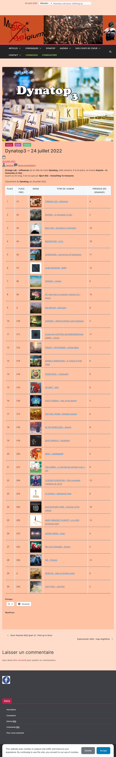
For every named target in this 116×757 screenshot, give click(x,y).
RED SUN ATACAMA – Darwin (57, 546)
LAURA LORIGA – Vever (55, 533)
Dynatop (50, 48)
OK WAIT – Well (52, 387)
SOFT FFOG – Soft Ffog (55, 586)
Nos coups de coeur (86, 48)
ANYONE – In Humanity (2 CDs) (58, 214)
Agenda (64, 48)
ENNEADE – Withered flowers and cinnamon (64, 321)
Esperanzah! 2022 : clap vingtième (93, 639)
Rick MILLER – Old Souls (55, 307)
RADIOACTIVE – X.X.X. (54, 241)
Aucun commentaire (27, 165)
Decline (88, 750)
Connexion (32, 55)
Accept (103, 750)
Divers (18, 145)
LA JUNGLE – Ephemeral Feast (58, 493)
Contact (13, 55)
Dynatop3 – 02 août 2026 (65, 3)
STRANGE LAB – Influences (56, 201)
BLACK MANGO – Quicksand (57, 440)
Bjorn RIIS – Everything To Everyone (60, 228)
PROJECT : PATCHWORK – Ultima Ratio (62, 347)
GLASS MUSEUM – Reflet (55, 267)
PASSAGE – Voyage (53, 281)
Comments (13, 727)
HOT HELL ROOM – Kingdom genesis (61, 414)
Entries (11, 721)
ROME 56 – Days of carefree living (60, 573)
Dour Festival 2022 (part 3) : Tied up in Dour (31, 635)
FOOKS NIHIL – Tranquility (56, 374)
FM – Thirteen (51, 560)
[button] (19, 48)
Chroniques (31, 48)
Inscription (11, 709)
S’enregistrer (49, 55)
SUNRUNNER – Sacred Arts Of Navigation (63, 254)
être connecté (19, 660)
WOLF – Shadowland (54, 453)
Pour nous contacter (15, 733)
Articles (13, 48)
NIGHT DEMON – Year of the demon (61, 400)
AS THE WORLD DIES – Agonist (58, 427)
